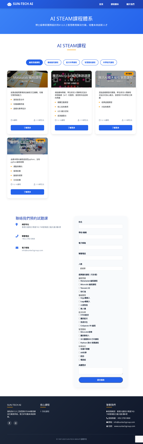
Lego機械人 (85, 301)
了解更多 (27, 127)
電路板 (83, 360)
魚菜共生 (84, 322)
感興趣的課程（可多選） (88, 274)
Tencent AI (85, 288)
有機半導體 (84, 349)
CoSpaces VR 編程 (88, 325)
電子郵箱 (82, 243)
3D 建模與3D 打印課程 (89, 339)
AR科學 (83, 352)
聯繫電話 (82, 253)
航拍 (82, 356)
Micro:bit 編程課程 (88, 284)
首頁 (101, 4)
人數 (80, 264)
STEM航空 (84, 315)
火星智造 (84, 305)
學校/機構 (83, 232)
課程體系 (115, 4)
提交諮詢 (100, 380)
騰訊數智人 (84, 335)
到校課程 (45, 411)
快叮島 (83, 291)
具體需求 (82, 365)
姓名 (80, 222)
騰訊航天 (84, 318)
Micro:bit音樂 (86, 332)
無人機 (83, 308)
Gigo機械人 (85, 298)
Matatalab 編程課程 (89, 281)
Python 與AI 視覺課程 (89, 342)
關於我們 (130, 4)
